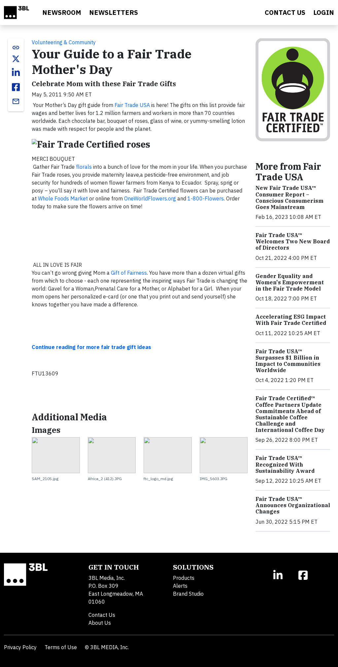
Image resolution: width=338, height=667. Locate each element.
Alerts (180, 585)
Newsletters (113, 12)
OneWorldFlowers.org (150, 198)
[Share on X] (16, 58)
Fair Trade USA (132, 105)
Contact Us (101, 615)
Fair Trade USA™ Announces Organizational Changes (292, 505)
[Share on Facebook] (16, 87)
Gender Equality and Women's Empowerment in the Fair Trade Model (289, 282)
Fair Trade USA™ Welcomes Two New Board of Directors (292, 241)
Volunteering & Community (64, 42)
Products (183, 578)
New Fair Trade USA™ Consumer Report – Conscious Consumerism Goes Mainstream (289, 197)
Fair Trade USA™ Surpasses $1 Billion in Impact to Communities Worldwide (288, 361)
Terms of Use (61, 647)
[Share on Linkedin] (16, 72)
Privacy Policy (20, 647)
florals (84, 166)
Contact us (285, 12)
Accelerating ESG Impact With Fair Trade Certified (290, 319)
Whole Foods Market (63, 198)
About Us (99, 622)
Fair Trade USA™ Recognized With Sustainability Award (285, 464)
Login (323, 12)
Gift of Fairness (129, 272)
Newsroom (61, 12)
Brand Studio (188, 593)
